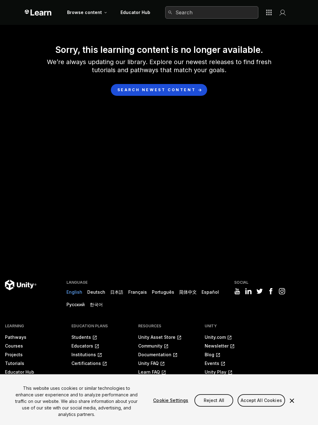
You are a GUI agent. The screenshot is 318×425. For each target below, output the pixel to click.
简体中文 (188, 292)
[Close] (292, 401)
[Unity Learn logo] (38, 12)
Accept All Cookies (261, 400)
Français (137, 292)
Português (163, 292)
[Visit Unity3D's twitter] (260, 291)
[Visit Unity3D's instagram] (282, 291)
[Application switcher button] (269, 12)
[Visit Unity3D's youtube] (237, 291)
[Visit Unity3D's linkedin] (248, 291)
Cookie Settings (170, 400)
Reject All (214, 400)
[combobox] (211, 12)
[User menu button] (282, 12)
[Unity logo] (20, 285)
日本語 (116, 292)
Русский (75, 304)
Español (210, 292)
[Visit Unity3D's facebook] (271, 291)
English (74, 292)
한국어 (96, 304)
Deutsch (96, 292)
